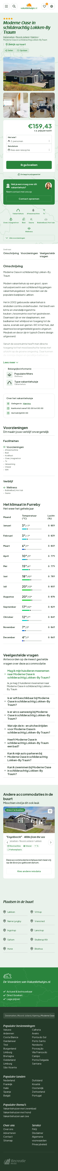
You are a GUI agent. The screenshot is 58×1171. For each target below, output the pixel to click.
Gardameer (9, 1041)
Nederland (9, 1080)
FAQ (34, 1129)
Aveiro (35, 1033)
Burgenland (9, 1048)
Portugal (36, 1095)
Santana (36, 1063)
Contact (8, 1136)
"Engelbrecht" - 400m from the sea (25, 837)
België (6, 1095)
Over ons (8, 1129)
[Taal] (51, 6)
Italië (6, 1088)
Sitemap (8, 1140)
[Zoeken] (14, 6)
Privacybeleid (39, 1144)
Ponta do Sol (39, 1037)
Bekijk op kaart (17, 44)
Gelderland (9, 1059)
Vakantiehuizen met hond (17, 1112)
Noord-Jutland (22, 37)
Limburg (7, 1052)
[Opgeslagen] (44, 6)
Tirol (5, 1044)
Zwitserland (38, 1091)
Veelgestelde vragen (47, 255)
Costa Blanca (10, 1037)
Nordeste (37, 1044)
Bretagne (8, 1056)
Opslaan (23, 50)
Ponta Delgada (40, 1059)
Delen (10, 50)
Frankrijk (7, 1084)
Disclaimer (37, 1132)
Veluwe (7, 1029)
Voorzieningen (29, 253)
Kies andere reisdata (29, 871)
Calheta (36, 1029)
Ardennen (8, 1033)
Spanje (7, 1091)
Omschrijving (11, 253)
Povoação (37, 1048)
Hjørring (34, 37)
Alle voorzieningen (17, 238)
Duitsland (37, 1080)
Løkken (38, 841)
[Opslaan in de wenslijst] (50, 811)
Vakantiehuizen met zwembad (19, 1108)
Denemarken (9, 37)
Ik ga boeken (29, 164)
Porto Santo (39, 1041)
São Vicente (10, 1067)
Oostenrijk (37, 1088)
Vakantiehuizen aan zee (16, 1116)
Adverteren (9, 1132)
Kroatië (36, 1084)
